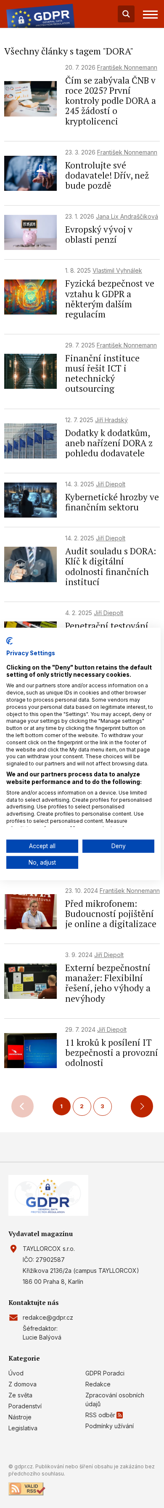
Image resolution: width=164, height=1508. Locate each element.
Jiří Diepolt (110, 484)
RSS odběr (100, 1414)
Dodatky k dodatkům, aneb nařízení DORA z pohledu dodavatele (109, 443)
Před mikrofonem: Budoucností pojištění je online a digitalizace (110, 914)
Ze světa (20, 1395)
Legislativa (22, 1428)
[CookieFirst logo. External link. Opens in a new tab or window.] (9, 641)
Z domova (22, 1384)
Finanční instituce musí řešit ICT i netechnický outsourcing (102, 373)
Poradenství (25, 1406)
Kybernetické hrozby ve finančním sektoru (112, 502)
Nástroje (20, 1417)
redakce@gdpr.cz (48, 1317)
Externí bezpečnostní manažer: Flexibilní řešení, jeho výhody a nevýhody (108, 983)
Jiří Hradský (111, 419)
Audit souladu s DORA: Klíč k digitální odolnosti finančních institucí (110, 566)
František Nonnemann (127, 67)
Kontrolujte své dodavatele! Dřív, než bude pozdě (107, 175)
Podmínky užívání (109, 1425)
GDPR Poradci (104, 1373)
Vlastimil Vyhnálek (117, 270)
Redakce (98, 1384)
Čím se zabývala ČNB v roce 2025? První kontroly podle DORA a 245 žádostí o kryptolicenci (110, 100)
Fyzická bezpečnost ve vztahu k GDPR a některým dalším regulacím (109, 298)
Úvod (16, 1373)
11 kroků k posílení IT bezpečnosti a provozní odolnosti (111, 1052)
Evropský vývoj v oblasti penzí (98, 234)
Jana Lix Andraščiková (127, 216)
